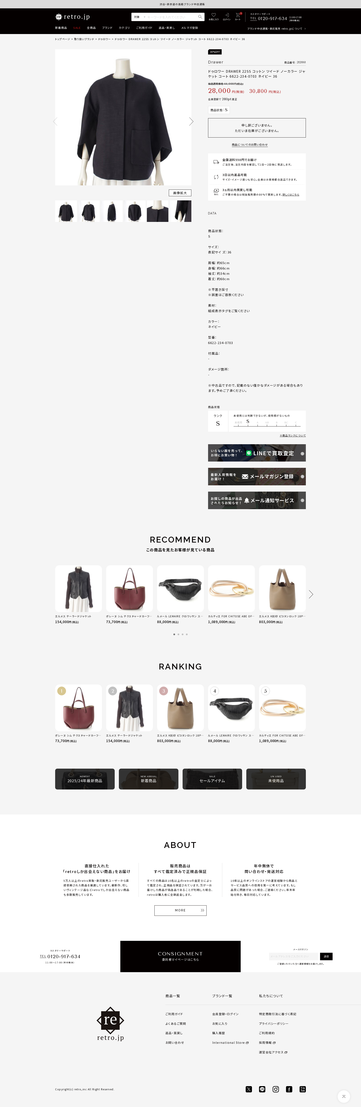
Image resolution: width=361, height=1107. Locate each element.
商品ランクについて (294, 435)
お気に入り (220, 1023)
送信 (326, 956)
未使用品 (276, 779)
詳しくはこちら (290, 194)
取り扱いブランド (84, 39)
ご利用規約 (267, 1033)
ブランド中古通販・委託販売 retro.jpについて (274, 28)
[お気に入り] (214, 17)
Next (191, 121)
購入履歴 (218, 1033)
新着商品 (61, 28)
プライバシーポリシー (274, 1023)
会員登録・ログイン (225, 1014)
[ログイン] (227, 17)
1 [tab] (174, 634)
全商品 (91, 28)
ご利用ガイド (144, 28)
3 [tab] (182, 634)
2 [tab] (178, 634)
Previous (55, 121)
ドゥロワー (104, 39)
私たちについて (271, 995)
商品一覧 (172, 995)
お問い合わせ (174, 1042)
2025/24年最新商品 (85, 779)
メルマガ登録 (189, 28)
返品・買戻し (167, 28)
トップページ (62, 39)
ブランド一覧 (222, 995)
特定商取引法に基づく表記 (278, 1014)
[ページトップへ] (344, 1096)
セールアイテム (212, 779)
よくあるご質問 (175, 1023)
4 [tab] (187, 634)
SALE (77, 28)
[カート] (237, 17)
